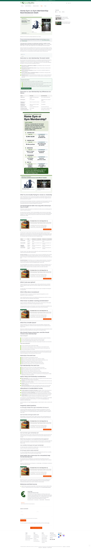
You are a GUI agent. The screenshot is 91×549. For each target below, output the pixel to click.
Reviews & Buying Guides (29, 538)
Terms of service (68, 546)
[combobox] (44, 3)
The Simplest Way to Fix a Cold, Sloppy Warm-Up (39, 220)
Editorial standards (41, 499)
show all (22, 56)
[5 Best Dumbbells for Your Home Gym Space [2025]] (58, 23)
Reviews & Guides (36, 5)
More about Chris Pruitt (30, 499)
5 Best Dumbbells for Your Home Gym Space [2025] (66, 23)
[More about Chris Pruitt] (23, 494)
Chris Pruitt (30, 491)
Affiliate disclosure (47, 499)
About (45, 5)
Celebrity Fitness (27, 537)
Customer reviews (44, 541)
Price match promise (36, 541)
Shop (41, 5)
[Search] (51, 3)
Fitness (22, 5)
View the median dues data (46, 487)
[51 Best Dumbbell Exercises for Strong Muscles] (58, 18)
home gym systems (34, 402)
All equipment (36, 534)
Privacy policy (64, 546)
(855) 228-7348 (50, 0)
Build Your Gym (27, 539)
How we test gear (36, 499)
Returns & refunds (36, 537)
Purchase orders (36, 539)
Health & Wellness (28, 5)
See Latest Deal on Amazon (47, 229)
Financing (35, 538)
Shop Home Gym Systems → (26, 88)
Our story (43, 534)
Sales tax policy (40, 547)
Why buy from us (44, 539)
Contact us (43, 542)
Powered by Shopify (49, 547)
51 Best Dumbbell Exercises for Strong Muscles (65, 18)
